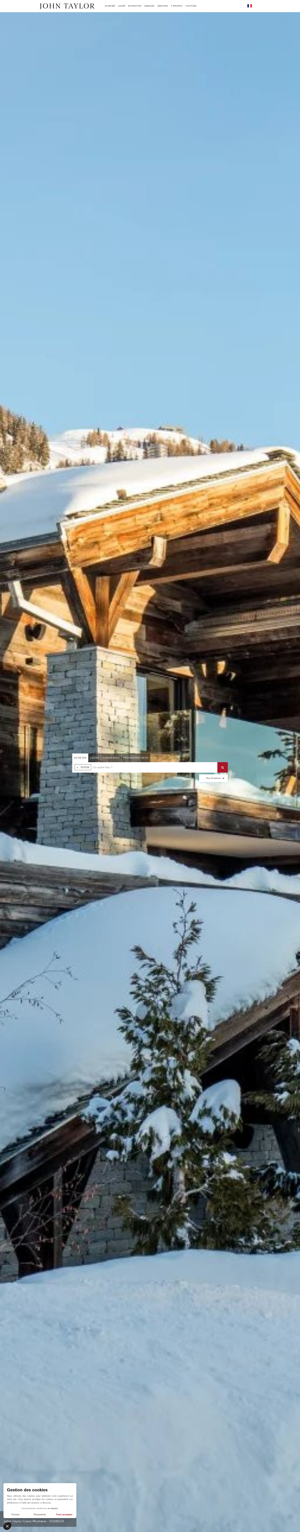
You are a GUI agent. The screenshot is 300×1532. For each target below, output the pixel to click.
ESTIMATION (134, 6)
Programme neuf (135, 757)
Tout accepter (64, 1514)
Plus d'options (213, 778)
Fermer (15, 1514)
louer (94, 757)
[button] (7, 1526)
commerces (111, 757)
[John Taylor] (66, 5)
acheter (80, 757)
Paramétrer (40, 1514)
